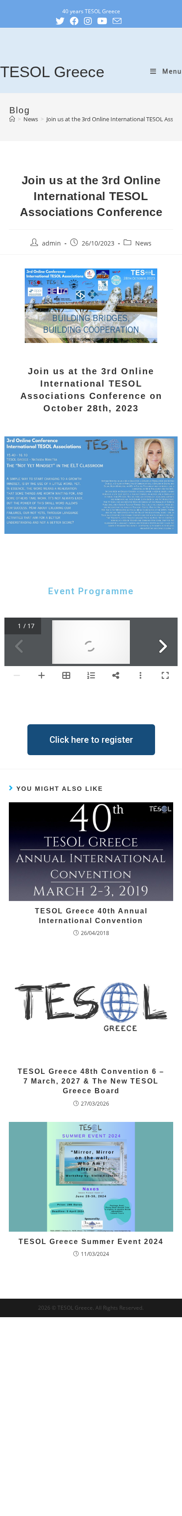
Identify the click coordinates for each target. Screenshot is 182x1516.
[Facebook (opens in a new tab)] (77, 21)
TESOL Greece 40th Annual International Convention (91, 915)
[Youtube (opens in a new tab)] (105, 21)
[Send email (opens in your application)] (120, 21)
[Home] (12, 119)
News (143, 243)
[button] (91, 739)
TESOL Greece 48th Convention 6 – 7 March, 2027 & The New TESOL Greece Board (91, 1081)
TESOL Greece (52, 71)
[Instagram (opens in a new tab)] (90, 21)
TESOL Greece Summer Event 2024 (91, 1241)
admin (51, 243)
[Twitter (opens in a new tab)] (63, 21)
